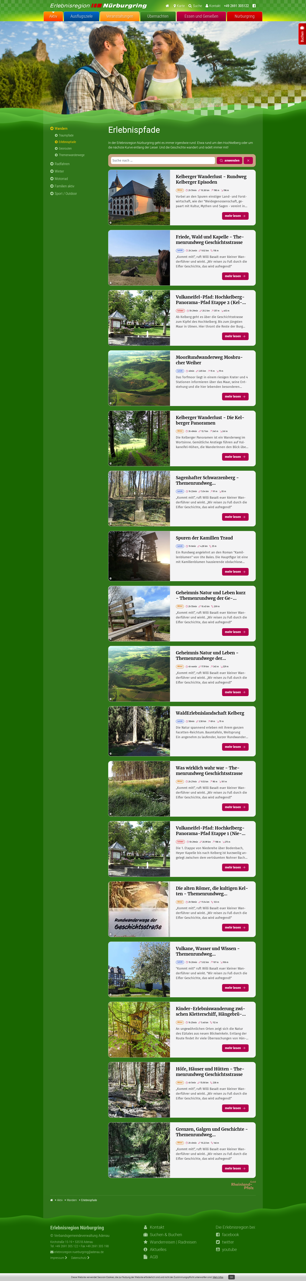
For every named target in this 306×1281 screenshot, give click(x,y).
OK (231, 1277)
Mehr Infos (218, 1277)
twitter (228, 1242)
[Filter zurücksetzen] (248, 160)
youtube (229, 1249)
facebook (230, 1234)
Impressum (57, 1258)
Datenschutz (79, 1258)
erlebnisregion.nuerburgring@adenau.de (78, 1252)
